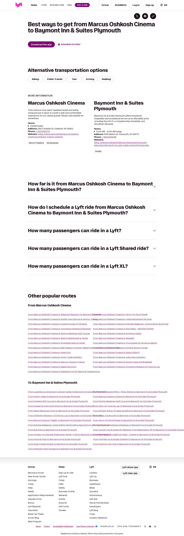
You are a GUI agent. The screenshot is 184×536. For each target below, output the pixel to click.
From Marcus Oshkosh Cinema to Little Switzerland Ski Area (122, 319)
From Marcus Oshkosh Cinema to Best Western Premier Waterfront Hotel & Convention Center (74, 347)
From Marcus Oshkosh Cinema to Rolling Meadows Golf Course (59, 333)
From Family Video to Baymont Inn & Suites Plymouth (54, 396)
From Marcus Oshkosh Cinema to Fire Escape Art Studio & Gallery (125, 343)
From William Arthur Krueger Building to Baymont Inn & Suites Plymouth (128, 410)
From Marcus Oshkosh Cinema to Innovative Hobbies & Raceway (59, 328)
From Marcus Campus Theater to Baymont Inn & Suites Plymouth (59, 420)
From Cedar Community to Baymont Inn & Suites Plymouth (121, 415)
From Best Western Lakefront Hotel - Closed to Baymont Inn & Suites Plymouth (131, 434)
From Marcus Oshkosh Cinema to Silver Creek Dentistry (55, 357)
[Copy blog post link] (153, 16)
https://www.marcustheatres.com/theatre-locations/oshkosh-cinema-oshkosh (53, 135)
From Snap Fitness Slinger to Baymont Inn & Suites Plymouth (57, 444)
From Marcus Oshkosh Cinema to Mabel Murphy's (52, 366)
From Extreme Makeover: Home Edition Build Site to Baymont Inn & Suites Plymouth (69, 425)
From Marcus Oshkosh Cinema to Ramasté (113, 338)
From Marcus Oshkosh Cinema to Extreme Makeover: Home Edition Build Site (130, 324)
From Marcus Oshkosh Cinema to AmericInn (49, 352)
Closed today (36, 126)
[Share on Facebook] (145, 16)
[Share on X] (137, 16)
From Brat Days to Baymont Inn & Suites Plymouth (52, 429)
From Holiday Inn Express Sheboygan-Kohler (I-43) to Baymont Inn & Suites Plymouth (69, 434)
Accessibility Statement (63, 526)
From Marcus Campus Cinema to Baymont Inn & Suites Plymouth (124, 396)
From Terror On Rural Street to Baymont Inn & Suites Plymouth (123, 420)
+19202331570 (43, 131)
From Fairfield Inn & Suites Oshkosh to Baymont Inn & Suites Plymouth (127, 439)
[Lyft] (19, 5)
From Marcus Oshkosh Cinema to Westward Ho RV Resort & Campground (64, 371)
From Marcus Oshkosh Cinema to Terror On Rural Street (120, 314)
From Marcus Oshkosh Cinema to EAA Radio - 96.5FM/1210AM (123, 328)
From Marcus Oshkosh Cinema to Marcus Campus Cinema (56, 362)
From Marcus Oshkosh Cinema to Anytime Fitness (117, 333)
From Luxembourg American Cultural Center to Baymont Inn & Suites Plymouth (67, 391)
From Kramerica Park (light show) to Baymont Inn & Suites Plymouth (61, 406)
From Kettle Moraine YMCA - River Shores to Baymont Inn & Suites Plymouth (130, 391)
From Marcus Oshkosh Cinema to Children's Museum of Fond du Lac (126, 366)
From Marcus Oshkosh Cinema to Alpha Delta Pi (116, 352)
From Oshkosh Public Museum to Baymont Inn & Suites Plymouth (60, 448)
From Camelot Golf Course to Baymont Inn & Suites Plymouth (58, 401)
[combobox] (163, 5)
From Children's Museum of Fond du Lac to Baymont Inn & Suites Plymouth (65, 415)
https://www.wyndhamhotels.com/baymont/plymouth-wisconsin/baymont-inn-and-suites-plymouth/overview (121, 144)
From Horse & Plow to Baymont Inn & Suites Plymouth (54, 439)
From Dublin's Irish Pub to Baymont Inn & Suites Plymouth (121, 444)
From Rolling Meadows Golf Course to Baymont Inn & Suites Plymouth (127, 401)
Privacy (47, 526)
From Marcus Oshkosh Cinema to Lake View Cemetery (119, 357)
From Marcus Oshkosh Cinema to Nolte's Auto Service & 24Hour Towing (63, 319)
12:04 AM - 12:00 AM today (109, 131)
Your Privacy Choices (85, 526)
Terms (38, 526)
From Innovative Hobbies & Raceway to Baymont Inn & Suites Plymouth (128, 425)
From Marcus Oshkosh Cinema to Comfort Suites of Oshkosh (57, 324)
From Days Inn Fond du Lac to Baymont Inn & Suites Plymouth (123, 406)
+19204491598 (109, 137)
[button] (92, 186)
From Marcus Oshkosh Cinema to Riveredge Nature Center (56, 343)
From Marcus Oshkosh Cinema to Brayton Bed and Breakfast (122, 362)
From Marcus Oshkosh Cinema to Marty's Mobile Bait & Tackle (58, 338)
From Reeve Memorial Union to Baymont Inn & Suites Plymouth (58, 410)
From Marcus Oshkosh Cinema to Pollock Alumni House (120, 347)
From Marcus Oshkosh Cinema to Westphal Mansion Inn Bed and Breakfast (64, 314)
